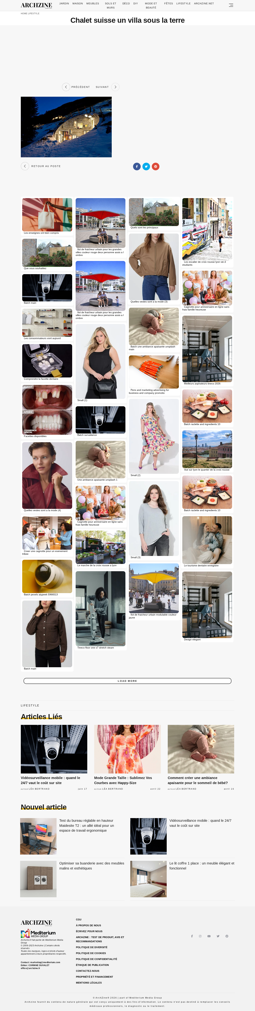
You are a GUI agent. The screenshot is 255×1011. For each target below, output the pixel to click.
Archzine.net (204, 3)
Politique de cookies (91, 953)
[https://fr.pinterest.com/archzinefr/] (227, 936)
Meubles (92, 3)
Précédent (80, 87)
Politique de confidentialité (96, 959)
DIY (135, 3)
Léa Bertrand (39, 789)
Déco (126, 3)
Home (24, 13)
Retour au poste (45, 166)
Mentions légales (89, 982)
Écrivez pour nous (89, 931)
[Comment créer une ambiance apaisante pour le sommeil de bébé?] (201, 749)
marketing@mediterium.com (45, 962)
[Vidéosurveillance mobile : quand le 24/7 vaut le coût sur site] (54, 749)
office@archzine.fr (30, 968)
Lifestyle (183, 3)
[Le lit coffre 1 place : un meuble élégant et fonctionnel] (148, 879)
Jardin (64, 3)
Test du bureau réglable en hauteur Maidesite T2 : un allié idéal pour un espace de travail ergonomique (86, 825)
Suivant (103, 87)
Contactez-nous (87, 971)
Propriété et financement (94, 976)
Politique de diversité (92, 947)
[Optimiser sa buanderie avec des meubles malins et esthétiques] (38, 879)
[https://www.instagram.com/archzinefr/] (200, 936)
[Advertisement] (127, 54)
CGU (79, 919)
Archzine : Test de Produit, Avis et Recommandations (100, 939)
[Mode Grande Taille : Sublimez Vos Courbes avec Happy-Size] (127, 749)
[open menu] (231, 5)
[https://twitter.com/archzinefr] (218, 936)
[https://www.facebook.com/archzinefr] (192, 936)
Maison (78, 3)
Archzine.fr (39, 923)
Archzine (37, 6)
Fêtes (168, 3)
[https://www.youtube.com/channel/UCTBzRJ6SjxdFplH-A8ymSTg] (209, 936)
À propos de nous (88, 925)
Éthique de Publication (92, 965)
